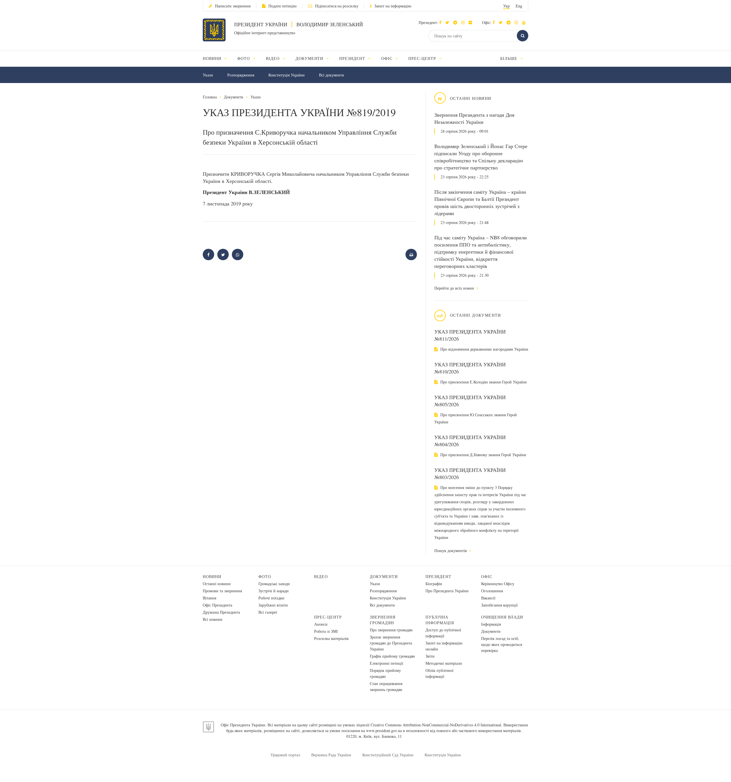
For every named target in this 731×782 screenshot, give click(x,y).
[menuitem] (217, 58)
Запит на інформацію (392, 6)
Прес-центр (328, 617)
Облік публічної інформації (439, 673)
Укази (208, 75)
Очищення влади (502, 617)
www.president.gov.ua (384, 730)
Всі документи (331, 75)
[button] (448, 22)
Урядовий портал (285, 754)
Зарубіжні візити (273, 605)
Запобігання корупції (499, 605)
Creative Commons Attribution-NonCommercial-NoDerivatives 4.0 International (436, 725)
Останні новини (217, 583)
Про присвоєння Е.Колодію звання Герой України (483, 382)
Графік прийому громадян (392, 656)
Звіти (430, 656)
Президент (438, 576)
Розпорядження (240, 75)
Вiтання (209, 598)
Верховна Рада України (331, 754)
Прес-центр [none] (422, 58)
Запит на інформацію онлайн (443, 646)
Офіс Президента (217, 605)
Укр (506, 6)
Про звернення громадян (391, 630)
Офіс (486, 576)
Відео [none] (273, 58)
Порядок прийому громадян (385, 673)
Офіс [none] (387, 58)
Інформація (491, 624)
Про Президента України (447, 590)
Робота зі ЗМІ (326, 631)
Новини (212, 576)
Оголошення (492, 590)
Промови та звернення (222, 590)
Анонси (321, 624)
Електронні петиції (386, 663)
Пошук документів (451, 550)
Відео (321, 576)
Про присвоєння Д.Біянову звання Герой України (482, 454)
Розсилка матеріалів (331, 638)
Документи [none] (310, 58)
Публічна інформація (439, 619)
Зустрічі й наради (273, 590)
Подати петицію (282, 6)
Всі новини (212, 619)
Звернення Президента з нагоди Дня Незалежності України (474, 118)
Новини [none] (213, 58)
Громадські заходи (274, 583)
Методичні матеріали (443, 663)
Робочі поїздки (271, 598)
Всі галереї (267, 612)
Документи (233, 97)
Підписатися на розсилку (336, 6)
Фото (264, 576)
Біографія (433, 583)
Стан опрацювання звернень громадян (386, 686)
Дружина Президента (221, 612)
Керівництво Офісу (497, 583)
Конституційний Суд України (387, 754)
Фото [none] (244, 58)
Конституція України (286, 75)
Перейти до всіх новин (454, 288)
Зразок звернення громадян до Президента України (391, 643)
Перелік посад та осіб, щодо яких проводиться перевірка (501, 644)
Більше (509, 58)
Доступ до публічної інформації (443, 632)
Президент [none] (353, 58)
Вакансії (488, 598)
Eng (519, 6)
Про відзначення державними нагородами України (483, 349)
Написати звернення (232, 6)
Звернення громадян (382, 619)
